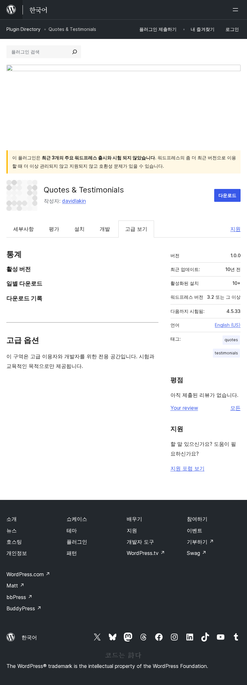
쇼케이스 (77, 519)
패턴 (72, 553)
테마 (72, 530)
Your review (184, 408)
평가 (54, 229)
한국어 (29, 637)
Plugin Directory (23, 29)
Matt (15, 585)
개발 (105, 229)
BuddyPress (23, 608)
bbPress (19, 597)
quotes (231, 339)
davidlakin (74, 201)
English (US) (228, 325)
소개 (11, 519)
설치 (79, 229)
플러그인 (77, 542)
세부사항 (23, 229)
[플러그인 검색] (74, 51)
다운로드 (227, 195)
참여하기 (197, 519)
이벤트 (194, 530)
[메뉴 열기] (236, 9)
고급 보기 (136, 229)
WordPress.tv (146, 553)
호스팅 (14, 542)
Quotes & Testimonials (84, 189)
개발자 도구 (140, 542)
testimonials (226, 353)
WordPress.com (28, 574)
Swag (196, 553)
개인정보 (16, 553)
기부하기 (200, 542)
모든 (235, 408)
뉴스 (11, 530)
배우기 (134, 519)
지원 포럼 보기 (187, 468)
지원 (235, 229)
